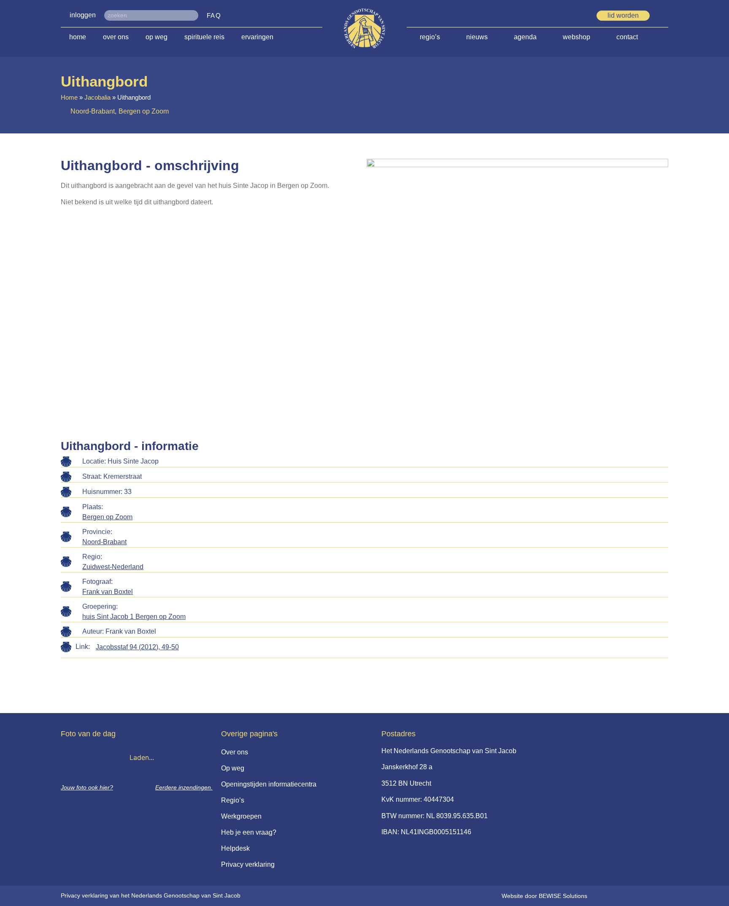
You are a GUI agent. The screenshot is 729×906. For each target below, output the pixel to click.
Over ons (116, 37)
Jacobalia (97, 97)
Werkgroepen (241, 816)
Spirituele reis (204, 37)
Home (77, 37)
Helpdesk (235, 848)
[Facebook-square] (550, 16)
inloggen (83, 15)
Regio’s (430, 37)
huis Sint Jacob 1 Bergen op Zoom (134, 616)
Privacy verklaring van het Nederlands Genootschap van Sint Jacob (150, 895)
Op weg (156, 37)
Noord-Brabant (104, 541)
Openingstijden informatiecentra (268, 784)
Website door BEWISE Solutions (544, 895)
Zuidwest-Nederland (112, 566)
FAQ (214, 15)
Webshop (576, 37)
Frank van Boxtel (107, 591)
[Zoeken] (193, 15)
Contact (627, 37)
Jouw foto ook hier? (87, 787)
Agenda (525, 37)
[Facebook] (565, 16)
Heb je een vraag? (248, 832)
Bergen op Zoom (107, 517)
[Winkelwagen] (665, 15)
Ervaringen (257, 37)
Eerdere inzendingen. (184, 787)
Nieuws (477, 37)
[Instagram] (580, 16)
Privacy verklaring (248, 864)
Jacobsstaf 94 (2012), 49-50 (137, 647)
